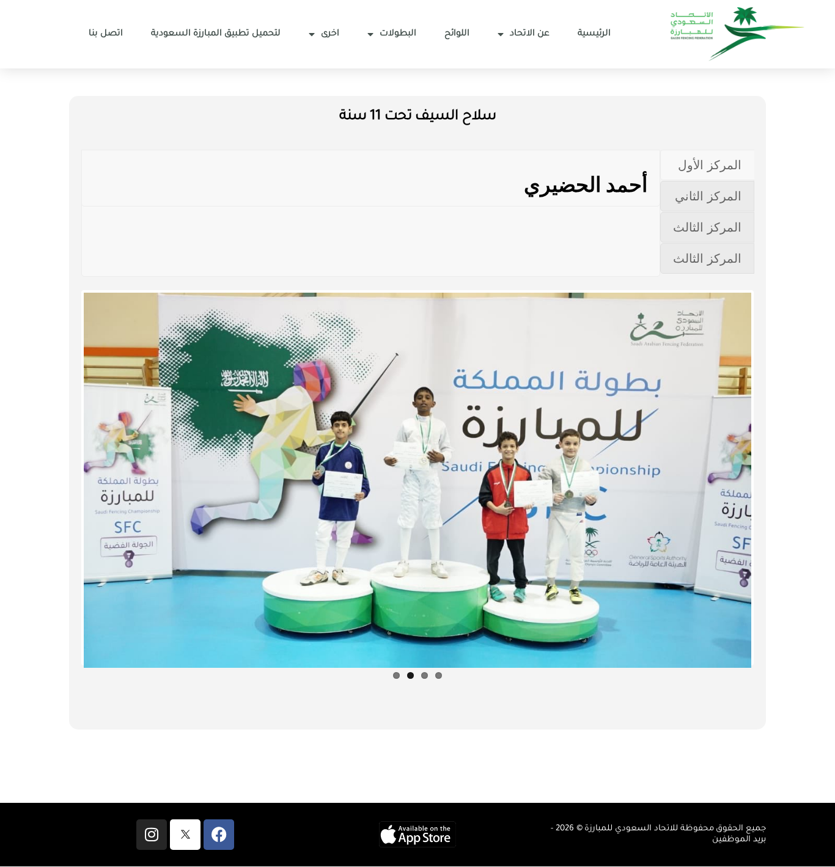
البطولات (398, 34)
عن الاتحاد (530, 34)
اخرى (330, 34)
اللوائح (456, 34)
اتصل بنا (106, 34)
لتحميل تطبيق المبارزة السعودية (216, 34)
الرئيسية (594, 34)
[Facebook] (219, 834)
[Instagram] (151, 834)
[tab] (707, 165)
